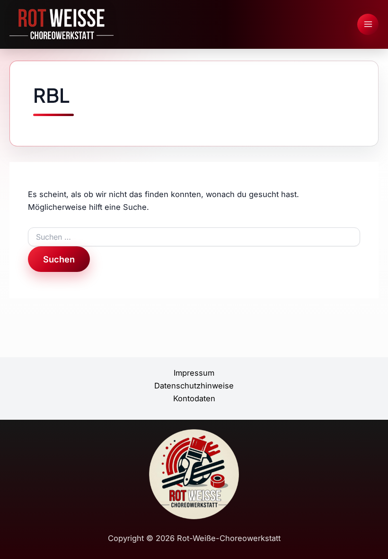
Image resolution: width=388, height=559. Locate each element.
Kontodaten (194, 398)
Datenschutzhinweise (194, 385)
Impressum (194, 373)
